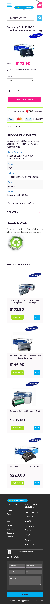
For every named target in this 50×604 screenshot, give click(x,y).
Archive (28, 530)
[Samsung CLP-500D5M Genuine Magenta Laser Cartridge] (25, 284)
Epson (9, 525)
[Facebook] (25, 552)
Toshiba (10, 537)
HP (8, 518)
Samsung (10, 533)
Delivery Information (33, 512)
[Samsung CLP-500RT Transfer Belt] (25, 450)
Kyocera (10, 529)
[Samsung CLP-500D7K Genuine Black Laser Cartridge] (25, 339)
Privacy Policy (30, 516)
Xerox (9, 521)
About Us (30, 545)
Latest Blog (29, 526)
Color (9, 76)
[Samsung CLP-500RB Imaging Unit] (25, 394)
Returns (28, 540)
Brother (10, 510)
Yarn (41, 601)
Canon (9, 514)
